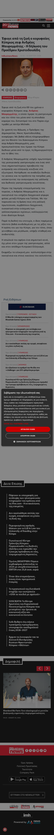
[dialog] (27, 417)
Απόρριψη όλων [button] (27, 436)
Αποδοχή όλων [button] (28, 429)
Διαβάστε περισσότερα (23, 420)
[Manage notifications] (5, 830)
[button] (27, 424)
